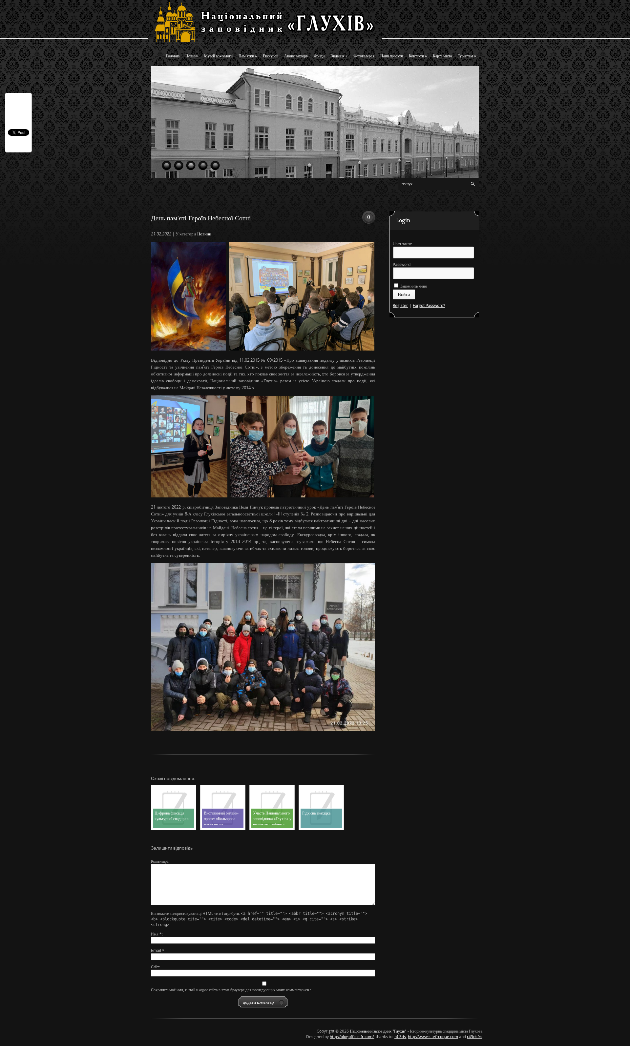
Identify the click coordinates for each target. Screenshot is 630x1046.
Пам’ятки (248, 56)
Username (402, 244)
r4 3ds (400, 1036)
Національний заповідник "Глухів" (378, 1031)
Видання (338, 56)
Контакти (418, 56)
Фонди (319, 56)
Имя (156, 934)
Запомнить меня (413, 286)
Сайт (155, 967)
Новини (191, 56)
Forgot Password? (429, 305)
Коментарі (159, 861)
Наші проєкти (391, 56)
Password (401, 264)
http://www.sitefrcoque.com (433, 1036)
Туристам (467, 56)
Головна (172, 56)
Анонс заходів (296, 56)
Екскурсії (270, 56)
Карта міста (442, 56)
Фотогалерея (363, 56)
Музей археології (218, 56)
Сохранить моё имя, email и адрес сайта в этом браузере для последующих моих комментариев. (230, 990)
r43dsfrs (474, 1036)
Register (400, 305)
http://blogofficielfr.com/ (352, 1036)
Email (157, 950)
